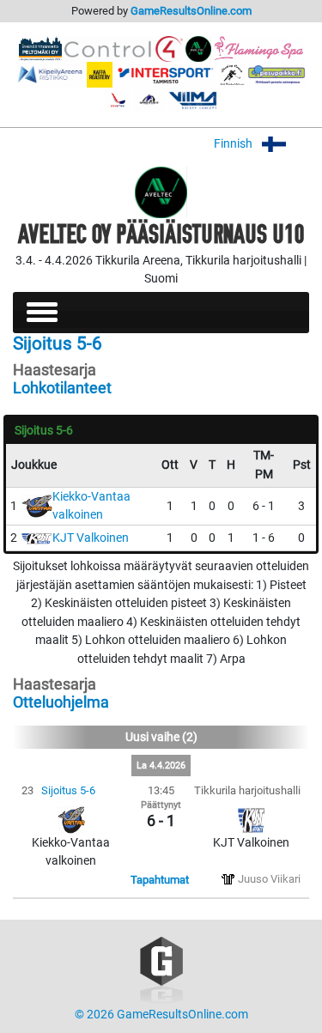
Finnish (234, 144)
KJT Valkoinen (90, 538)
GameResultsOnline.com (191, 10)
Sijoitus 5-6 (68, 790)
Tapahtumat (160, 879)
